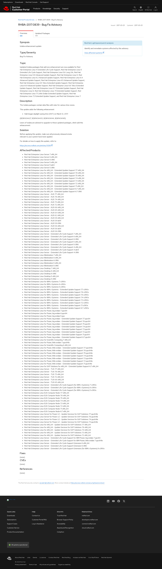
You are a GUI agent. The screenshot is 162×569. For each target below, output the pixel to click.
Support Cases (12, 524)
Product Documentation (15, 532)
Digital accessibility (64, 564)
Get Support (44, 2)
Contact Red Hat (53, 557)
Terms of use (33, 564)
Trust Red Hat (61, 516)
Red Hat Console (31, 2)
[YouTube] (113, 502)
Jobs (28, 557)
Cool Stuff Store (93, 557)
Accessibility (61, 524)
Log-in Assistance (38, 524)
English (141, 10)
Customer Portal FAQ (39, 520)
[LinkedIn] (108, 502)
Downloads (19, 2)
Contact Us (36, 516)
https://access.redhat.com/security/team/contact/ (87, 483)
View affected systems (93, 53)
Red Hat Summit (106, 557)
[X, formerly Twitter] (124, 502)
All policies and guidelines (47, 564)
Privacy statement (20, 564)
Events (35, 557)
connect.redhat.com (89, 524)
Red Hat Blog (66, 557)
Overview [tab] (23, 33)
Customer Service (13, 528)
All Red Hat (148, 10)
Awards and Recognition (65, 528)
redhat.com (86, 516)
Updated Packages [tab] (42, 33)
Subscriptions (8, 2)
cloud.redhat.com (88, 528)
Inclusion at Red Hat (79, 557)
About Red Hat (19, 557)
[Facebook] (118, 502)
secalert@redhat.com (47, 483)
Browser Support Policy (65, 520)
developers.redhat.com (90, 520)
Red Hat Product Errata (26, 20)
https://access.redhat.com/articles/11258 (35, 145)
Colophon (60, 532)
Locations (43, 557)
